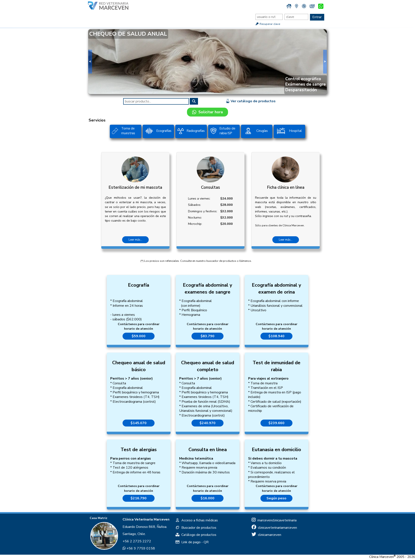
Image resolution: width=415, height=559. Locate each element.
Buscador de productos (198, 527)
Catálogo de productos (198, 534)
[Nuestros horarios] (304, 6)
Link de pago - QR (194, 542)
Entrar (317, 17)
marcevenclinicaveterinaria (276, 520)
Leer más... (135, 240)
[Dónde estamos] (296, 6)
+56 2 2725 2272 (137, 541)
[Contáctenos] (312, 6)
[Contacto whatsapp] (320, 7)
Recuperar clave (269, 24)
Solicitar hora (209, 112)
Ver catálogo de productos (253, 101)
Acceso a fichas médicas (199, 520)
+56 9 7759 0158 (140, 548)
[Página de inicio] (288, 6)
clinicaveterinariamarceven (276, 527)
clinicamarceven (268, 534)
